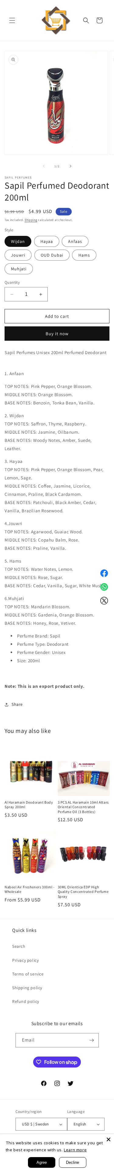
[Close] (108, 1139)
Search (19, 946)
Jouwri (18, 255)
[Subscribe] (91, 1040)
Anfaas (75, 241)
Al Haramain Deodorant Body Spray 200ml (29, 804)
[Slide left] (43, 166)
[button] (12, 20)
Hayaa (46, 241)
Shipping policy (27, 987)
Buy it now (57, 333)
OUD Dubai (52, 255)
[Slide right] (70, 166)
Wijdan (18, 241)
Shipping (31, 220)
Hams (84, 255)
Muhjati (18, 269)
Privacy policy (25, 960)
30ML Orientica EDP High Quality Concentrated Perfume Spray (83, 892)
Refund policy (25, 1001)
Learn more (75, 1150)
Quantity (12, 282)
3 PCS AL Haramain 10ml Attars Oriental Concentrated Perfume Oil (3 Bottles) (83, 807)
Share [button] (17, 704)
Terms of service (28, 974)
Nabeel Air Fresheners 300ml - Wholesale (29, 889)
